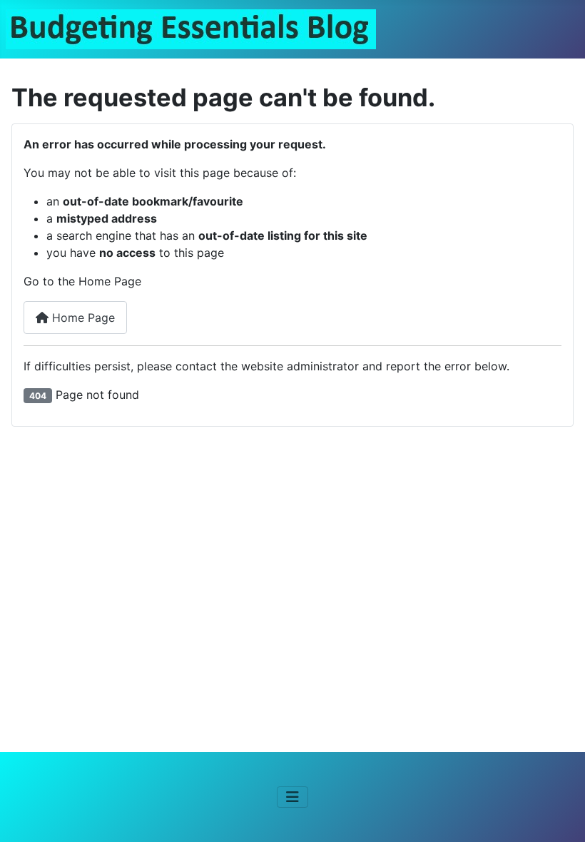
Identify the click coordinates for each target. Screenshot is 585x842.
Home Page (82, 317)
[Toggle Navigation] (292, 797)
